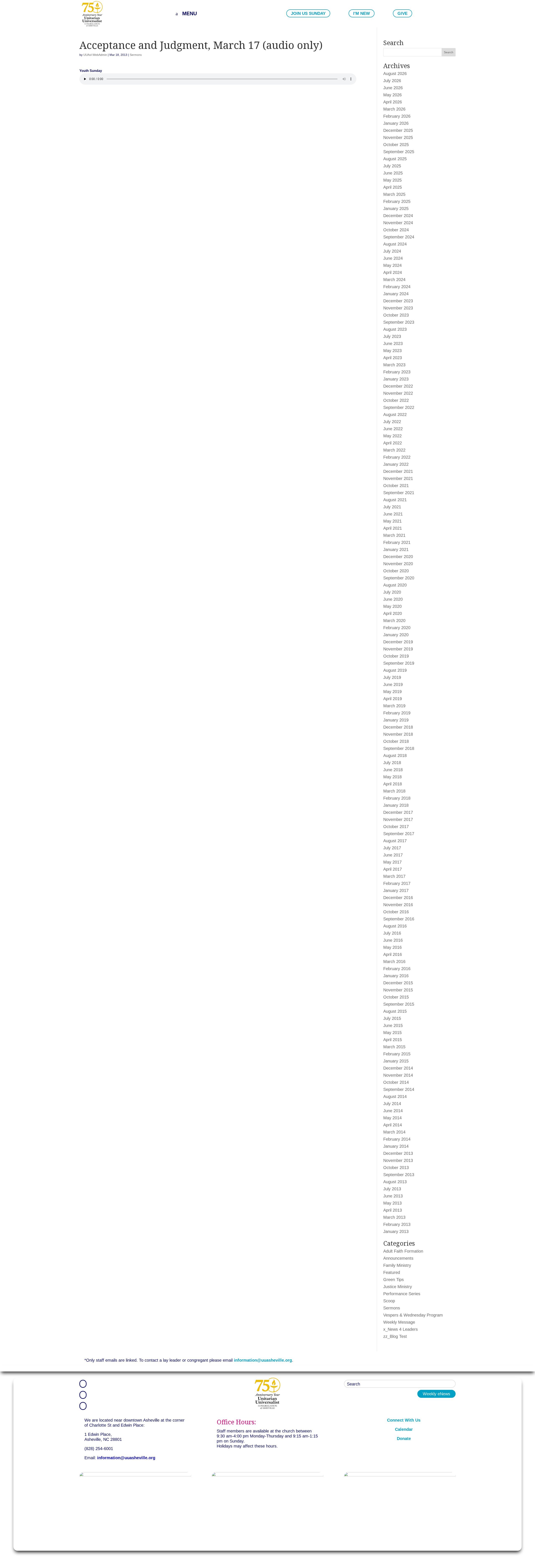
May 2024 (392, 265)
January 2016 (396, 975)
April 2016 (392, 954)
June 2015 (393, 1025)
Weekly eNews (436, 1394)
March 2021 (394, 535)
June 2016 (393, 940)
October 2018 (396, 741)
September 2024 (398, 237)
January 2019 (396, 720)
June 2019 (393, 684)
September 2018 (398, 748)
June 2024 (393, 258)
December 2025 (398, 130)
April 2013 (392, 1210)
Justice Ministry (397, 1286)
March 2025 (394, 194)
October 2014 (396, 1082)
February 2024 (396, 286)
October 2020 (396, 571)
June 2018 (393, 769)
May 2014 (392, 1118)
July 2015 (392, 1018)
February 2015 (396, 1054)
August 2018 (395, 755)
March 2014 (394, 1132)
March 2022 (394, 450)
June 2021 (393, 514)
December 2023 (398, 301)
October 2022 (396, 400)
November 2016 (398, 904)
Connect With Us (403, 1420)
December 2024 (398, 215)
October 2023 (396, 315)
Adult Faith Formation (403, 1251)
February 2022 (396, 457)
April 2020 (392, 613)
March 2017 (394, 876)
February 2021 (396, 542)
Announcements (398, 1258)
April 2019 (392, 698)
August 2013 (395, 1181)
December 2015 (398, 983)
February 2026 (396, 116)
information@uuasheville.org (263, 1360)
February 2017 (396, 883)
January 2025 (396, 208)
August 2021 (395, 499)
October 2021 (396, 485)
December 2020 (398, 556)
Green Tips (393, 1279)
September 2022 (398, 407)
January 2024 (396, 293)
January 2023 (396, 379)
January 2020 (396, 634)
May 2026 (392, 95)
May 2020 (392, 606)
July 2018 (392, 762)
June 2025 (393, 173)
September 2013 (398, 1174)
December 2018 (398, 727)
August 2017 (395, 840)
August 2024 (395, 244)
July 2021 (392, 507)
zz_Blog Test (395, 1336)
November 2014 (398, 1075)
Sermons (136, 54)
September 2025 (398, 151)
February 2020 (396, 627)
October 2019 (396, 656)
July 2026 (392, 80)
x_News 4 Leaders (400, 1329)
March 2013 (394, 1217)
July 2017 (392, 848)
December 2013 (398, 1153)
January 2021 (396, 549)
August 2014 (395, 1096)
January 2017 (396, 890)
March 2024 (394, 279)
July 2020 (392, 592)
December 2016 (398, 897)
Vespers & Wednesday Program (413, 1315)
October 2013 (396, 1167)
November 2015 (398, 990)
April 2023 (392, 357)
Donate (404, 1438)
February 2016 (396, 968)
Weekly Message (399, 1322)
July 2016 (392, 933)
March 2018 (394, 791)
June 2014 (393, 1110)
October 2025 (396, 144)
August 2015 (395, 1011)
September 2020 (398, 578)
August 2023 (395, 329)
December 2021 (398, 471)
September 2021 (398, 492)
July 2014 (392, 1103)
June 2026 (393, 87)
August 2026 (395, 73)
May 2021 (392, 521)
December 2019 (398, 642)
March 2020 (394, 620)
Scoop (389, 1301)
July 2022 (392, 421)
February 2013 (396, 1224)
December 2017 (398, 812)
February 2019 (396, 713)
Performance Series (401, 1293)
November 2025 (398, 137)
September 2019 (398, 663)
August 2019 (395, 670)
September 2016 (398, 919)
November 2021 (398, 478)
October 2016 (396, 912)
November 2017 (398, 819)
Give (402, 13)
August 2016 (395, 926)
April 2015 (392, 1039)
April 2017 (392, 869)
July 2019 (392, 677)
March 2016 (394, 961)
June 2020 (393, 599)
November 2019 (398, 649)
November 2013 (398, 1160)
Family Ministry (397, 1265)
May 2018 (392, 777)
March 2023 (394, 365)
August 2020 (395, 585)
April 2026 (392, 102)
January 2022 (396, 464)
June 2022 (393, 428)
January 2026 (396, 123)
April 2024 (392, 272)
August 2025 (395, 158)
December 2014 (398, 1068)
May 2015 (392, 1032)
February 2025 (396, 201)
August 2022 (395, 414)
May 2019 (392, 691)
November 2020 (398, 563)
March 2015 (394, 1046)
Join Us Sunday (308, 13)
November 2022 (398, 393)
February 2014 (396, 1139)
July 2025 (392, 166)
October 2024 (396, 230)
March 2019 (394, 705)
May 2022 (392, 436)
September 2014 (398, 1089)
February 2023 (396, 372)
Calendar (404, 1429)
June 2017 (393, 855)
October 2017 (396, 826)
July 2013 (392, 1189)
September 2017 (398, 833)
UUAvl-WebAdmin (95, 54)
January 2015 (396, 1061)
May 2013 (392, 1203)
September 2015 (398, 1004)
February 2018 (396, 798)
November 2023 (398, 308)
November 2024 (398, 222)
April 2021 (392, 528)
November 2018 (398, 734)
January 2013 (396, 1231)
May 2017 (392, 862)
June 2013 (393, 1196)
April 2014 (392, 1125)
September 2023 (398, 322)
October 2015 (396, 997)
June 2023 (393, 343)
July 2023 (392, 336)
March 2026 (394, 109)
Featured (391, 1272)
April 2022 (392, 443)
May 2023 (392, 350)
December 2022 (398, 386)
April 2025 (392, 187)
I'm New (361, 13)
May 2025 (392, 180)
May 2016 (392, 947)
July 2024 (392, 251)
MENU (189, 13)
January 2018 (396, 805)
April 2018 (392, 784)
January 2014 (396, 1146)
